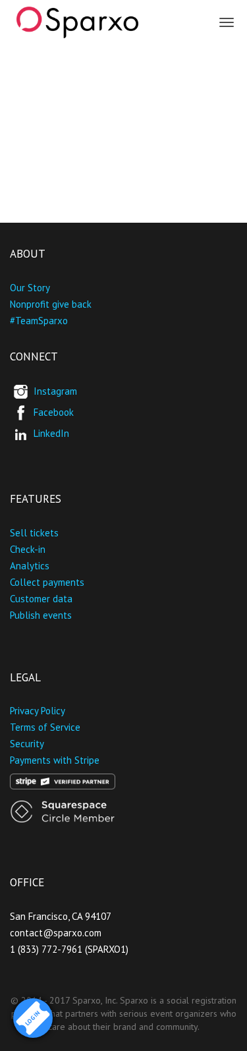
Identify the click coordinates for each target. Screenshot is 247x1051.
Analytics (29, 565)
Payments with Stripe (54, 760)
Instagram (55, 391)
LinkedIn (51, 433)
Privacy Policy (37, 710)
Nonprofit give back (51, 304)
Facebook (54, 412)
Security (27, 743)
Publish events (41, 615)
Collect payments (47, 582)
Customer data (41, 598)
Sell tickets (34, 532)
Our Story (30, 287)
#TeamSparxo (39, 320)
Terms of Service (45, 727)
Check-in (27, 549)
